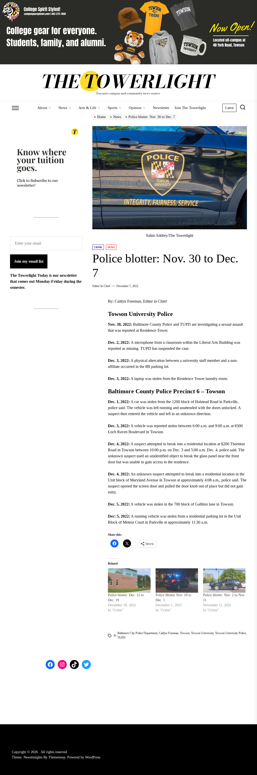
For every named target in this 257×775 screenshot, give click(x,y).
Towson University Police (230, 633)
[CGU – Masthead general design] (128, 3)
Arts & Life (87, 108)
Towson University (202, 633)
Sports (112, 108)
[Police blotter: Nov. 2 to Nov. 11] (224, 580)
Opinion (135, 108)
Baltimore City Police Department (137, 633)
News (62, 108)
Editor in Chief (101, 286)
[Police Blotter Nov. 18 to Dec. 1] (177, 580)
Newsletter (161, 108)
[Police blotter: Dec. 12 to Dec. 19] (129, 580)
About (42, 108)
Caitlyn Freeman (168, 633)
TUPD (121, 637)
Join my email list (28, 261)
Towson (184, 633)
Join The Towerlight (190, 108)
